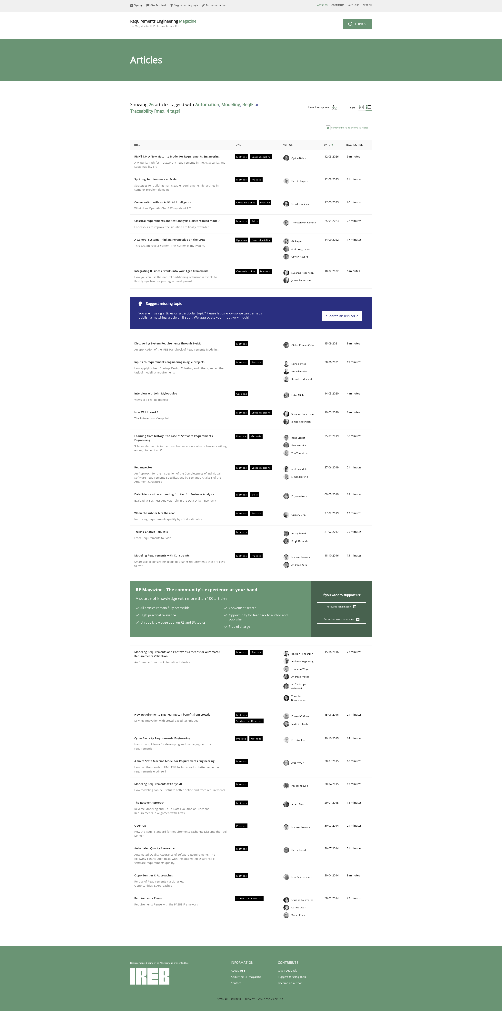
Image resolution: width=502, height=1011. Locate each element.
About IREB (238, 970)
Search (367, 5)
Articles (322, 5)
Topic (237, 145)
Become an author (290, 983)
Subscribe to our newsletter (339, 619)
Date (327, 145)
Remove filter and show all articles (349, 127)
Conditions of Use (270, 999)
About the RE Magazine (246, 977)
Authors (353, 5)
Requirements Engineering (163, 23)
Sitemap (222, 999)
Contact (236, 983)
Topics (360, 24)
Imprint (236, 999)
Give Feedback (287, 970)
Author (288, 145)
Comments (337, 5)
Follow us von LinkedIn (339, 606)
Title (137, 145)
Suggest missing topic (342, 316)
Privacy (250, 999)
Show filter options (319, 107)
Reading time (354, 145)
